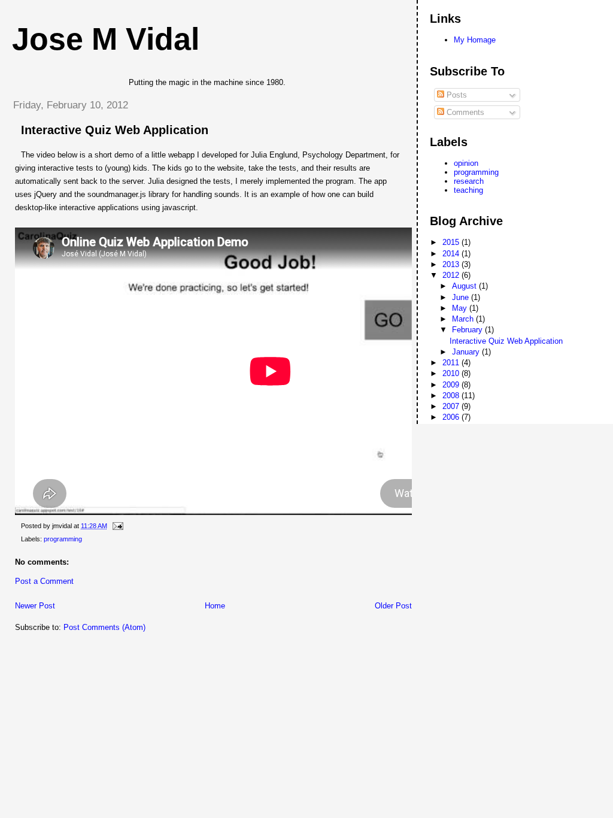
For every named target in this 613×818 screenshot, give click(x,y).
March (464, 318)
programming (63, 539)
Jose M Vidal (105, 39)
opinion (466, 163)
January (467, 351)
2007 (452, 406)
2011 (452, 362)
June (461, 297)
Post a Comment (44, 581)
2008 (452, 395)
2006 (452, 417)
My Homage (475, 39)
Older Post (393, 605)
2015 (452, 242)
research (469, 181)
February (468, 329)
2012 (452, 275)
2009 (452, 384)
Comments (464, 112)
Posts (455, 94)
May (460, 308)
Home (215, 605)
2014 (452, 253)
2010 (452, 373)
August (465, 285)
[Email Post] (116, 525)
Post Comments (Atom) (104, 627)
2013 (452, 264)
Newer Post (35, 605)
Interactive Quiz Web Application (114, 130)
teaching (468, 190)
